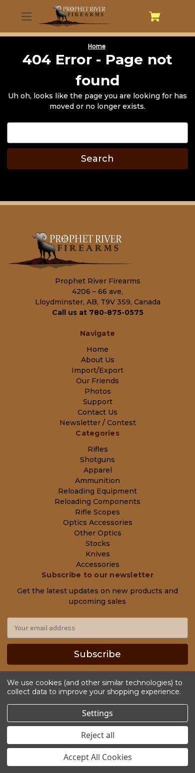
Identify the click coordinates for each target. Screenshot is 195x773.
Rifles (98, 449)
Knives (98, 553)
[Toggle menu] (25, 16)
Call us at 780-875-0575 (98, 312)
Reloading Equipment (97, 491)
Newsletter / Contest (98, 422)
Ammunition (97, 480)
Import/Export (98, 370)
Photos (97, 391)
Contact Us (98, 412)
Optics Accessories (97, 522)
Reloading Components (97, 501)
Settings (97, 713)
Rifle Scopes (97, 512)
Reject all (97, 735)
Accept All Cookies (98, 757)
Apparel (98, 470)
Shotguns (97, 459)
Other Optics (98, 532)
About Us (97, 359)
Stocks (98, 543)
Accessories (98, 564)
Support (97, 401)
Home (97, 349)
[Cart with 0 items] (154, 16)
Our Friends (97, 380)
